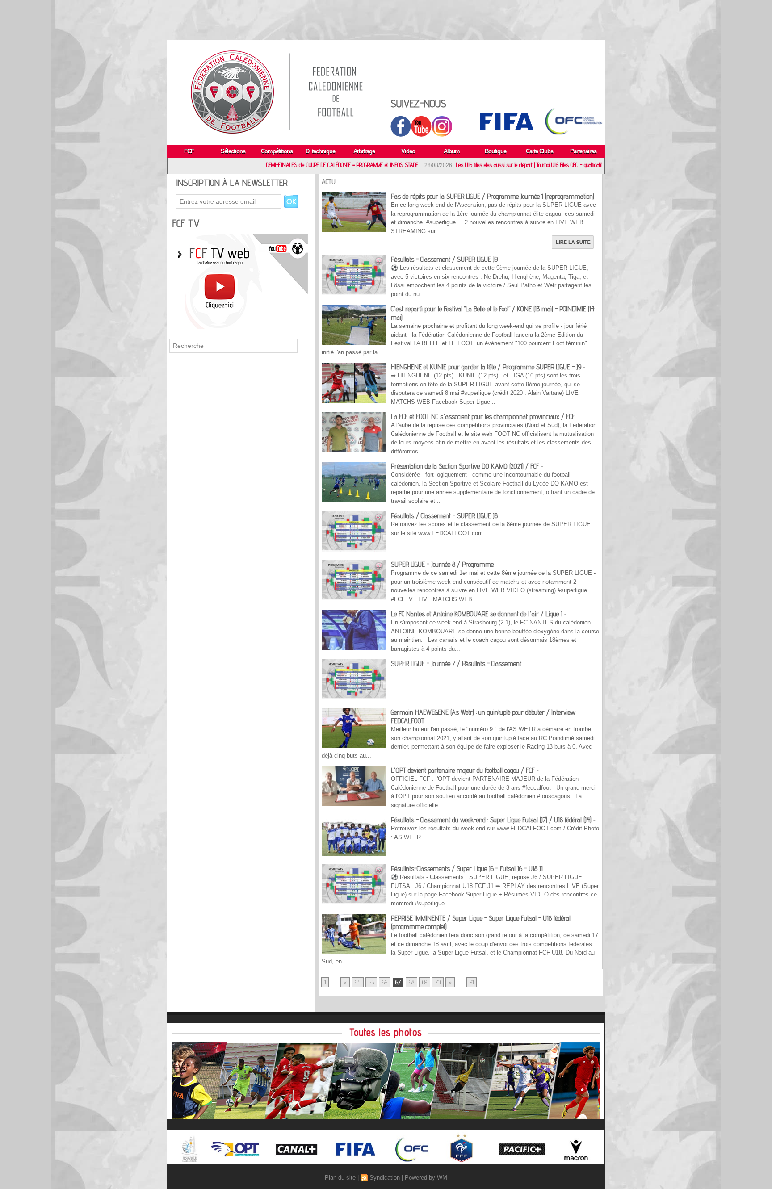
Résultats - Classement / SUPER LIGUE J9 (444, 259)
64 (358, 982)
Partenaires (583, 151)
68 (411, 982)
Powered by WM (426, 1177)
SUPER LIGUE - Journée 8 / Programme (442, 564)
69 (424, 982)
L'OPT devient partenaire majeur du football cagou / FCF (463, 770)
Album (452, 151)
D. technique (320, 151)
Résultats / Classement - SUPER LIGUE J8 (444, 515)
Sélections (233, 151)
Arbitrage (364, 151)
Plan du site (340, 1177)
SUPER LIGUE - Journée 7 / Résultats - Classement (456, 663)
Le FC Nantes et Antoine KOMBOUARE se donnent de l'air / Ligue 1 (476, 614)
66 (384, 982)
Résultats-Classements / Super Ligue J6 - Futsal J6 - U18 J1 (467, 868)
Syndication (384, 1177)
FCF (189, 151)
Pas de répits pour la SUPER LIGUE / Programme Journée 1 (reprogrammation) (492, 196)
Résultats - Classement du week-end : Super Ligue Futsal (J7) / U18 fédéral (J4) (491, 820)
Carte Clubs (539, 151)
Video (408, 151)
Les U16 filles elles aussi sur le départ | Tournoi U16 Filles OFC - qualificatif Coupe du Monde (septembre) (496, 164)
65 (371, 982)
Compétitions (277, 151)
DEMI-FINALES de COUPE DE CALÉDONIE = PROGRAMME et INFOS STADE (279, 164)
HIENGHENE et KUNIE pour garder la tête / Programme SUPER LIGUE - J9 (486, 367)
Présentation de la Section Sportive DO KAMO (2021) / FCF (466, 466)
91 (472, 982)
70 (438, 982)
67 (398, 982)
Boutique (495, 151)
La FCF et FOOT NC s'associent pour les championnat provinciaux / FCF (483, 416)
